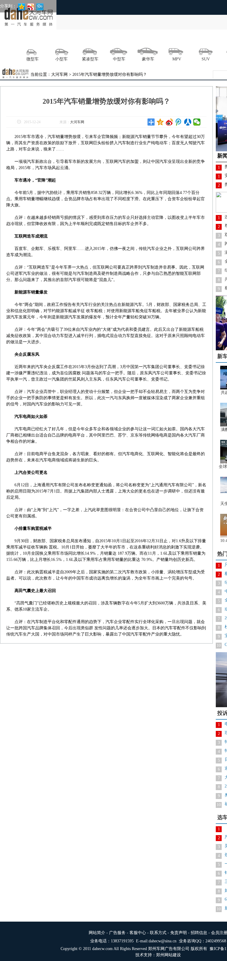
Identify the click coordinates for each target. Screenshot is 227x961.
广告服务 (117, 932)
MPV (176, 59)
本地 (50, 40)
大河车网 (77, 122)
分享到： (8, 6)
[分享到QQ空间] (160, 122)
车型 (180, 40)
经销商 (202, 40)
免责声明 (178, 932)
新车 (137, 40)
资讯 (29, 40)
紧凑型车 (90, 59)
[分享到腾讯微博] (178, 122)
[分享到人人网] (188, 122)
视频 (158, 40)
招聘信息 (199, 932)
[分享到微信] (197, 122)
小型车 (61, 59)
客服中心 (137, 932)
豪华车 (148, 59)
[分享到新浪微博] (169, 122)
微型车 (32, 59)
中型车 (119, 59)
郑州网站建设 (168, 955)
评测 (93, 40)
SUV (206, 59)
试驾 (72, 40)
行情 (115, 40)
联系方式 (158, 932)
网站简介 (97, 932)
